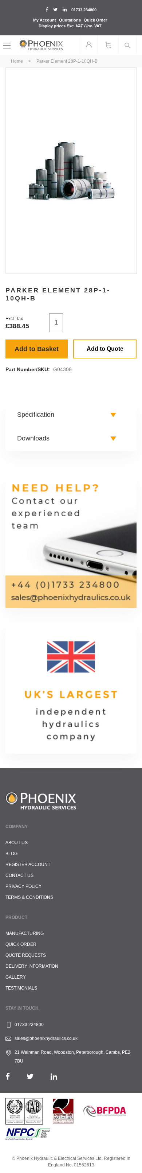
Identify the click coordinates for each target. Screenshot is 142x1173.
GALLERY (15, 977)
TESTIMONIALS (21, 988)
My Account (44, 20)
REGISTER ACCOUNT (27, 864)
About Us (16, 842)
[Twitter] (30, 1076)
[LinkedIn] (54, 1076)
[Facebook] (7, 1076)
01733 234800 (83, 10)
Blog (11, 853)
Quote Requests (25, 955)
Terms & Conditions (29, 897)
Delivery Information (31, 966)
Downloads (33, 438)
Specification (35, 414)
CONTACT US (19, 875)
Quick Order (95, 20)
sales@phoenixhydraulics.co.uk (46, 1038)
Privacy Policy (23, 886)
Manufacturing (24, 933)
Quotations (70, 20)
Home (17, 61)
